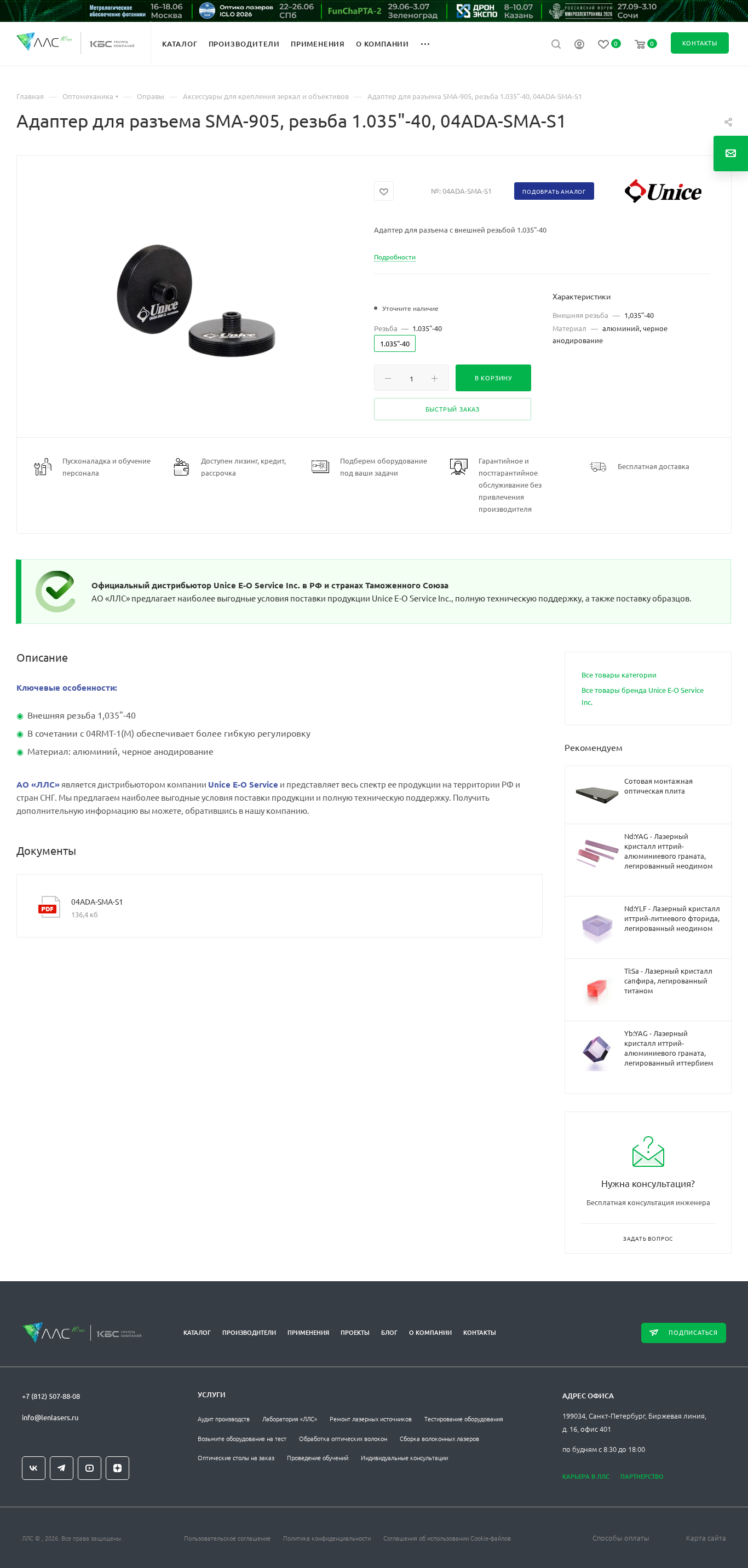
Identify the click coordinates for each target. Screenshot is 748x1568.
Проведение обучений (317, 1457)
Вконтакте (33, 1468)
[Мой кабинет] (579, 45)
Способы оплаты (620, 1537)
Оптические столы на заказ (236, 1457)
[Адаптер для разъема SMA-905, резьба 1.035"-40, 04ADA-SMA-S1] (195, 300)
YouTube (89, 1468)
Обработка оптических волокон (343, 1438)
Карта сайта (706, 1537)
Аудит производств (224, 1418)
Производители (249, 1332)
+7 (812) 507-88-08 (51, 1396)
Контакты (479, 1332)
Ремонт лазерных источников (371, 1418)
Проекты (355, 1332)
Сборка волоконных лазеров (439, 1438)
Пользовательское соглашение (227, 1538)
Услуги (212, 1394)
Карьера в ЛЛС (585, 1476)
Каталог (197, 1332)
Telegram (61, 1468)
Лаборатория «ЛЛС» (289, 1418)
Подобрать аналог (554, 191)
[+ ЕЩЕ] (431, 43)
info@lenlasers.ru (50, 1417)
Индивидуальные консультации (404, 1457)
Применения (308, 1332)
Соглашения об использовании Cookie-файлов (447, 1538)
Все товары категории (619, 674)
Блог (389, 1332)
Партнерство (642, 1476)
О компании (430, 1332)
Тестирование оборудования (463, 1418)
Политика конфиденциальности (327, 1538)
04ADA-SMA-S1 (97, 901)
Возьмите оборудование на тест (242, 1438)
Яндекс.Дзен (117, 1468)
